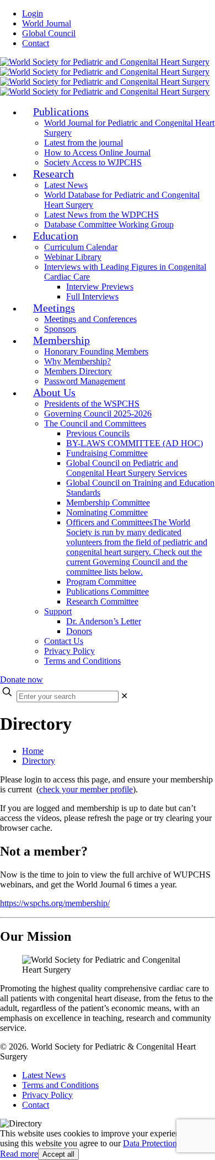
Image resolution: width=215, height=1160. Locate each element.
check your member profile (86, 789)
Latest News (44, 1075)
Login (32, 13)
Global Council (49, 33)
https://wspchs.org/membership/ (55, 903)
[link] (124, 696)
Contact (35, 43)
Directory (38, 760)
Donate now (21, 679)
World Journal (46, 23)
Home (33, 751)
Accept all (58, 1154)
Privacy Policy (47, 1095)
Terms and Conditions (60, 1085)
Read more (19, 1153)
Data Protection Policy (162, 1143)
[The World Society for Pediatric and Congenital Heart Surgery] (104, 76)
